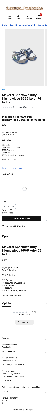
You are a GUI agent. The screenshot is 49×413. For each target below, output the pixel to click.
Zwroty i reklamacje (10, 344)
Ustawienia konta (9, 360)
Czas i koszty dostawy (11, 374)
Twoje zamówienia (9, 358)
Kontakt (5, 400)
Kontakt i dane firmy (10, 398)
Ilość (4, 202)
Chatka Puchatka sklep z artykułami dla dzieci (18, 25)
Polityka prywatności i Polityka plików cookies (21, 387)
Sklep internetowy (22, 410)
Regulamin (6, 347)
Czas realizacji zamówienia (13, 376)
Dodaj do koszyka (21, 218)
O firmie (5, 403)
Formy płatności (8, 371)
